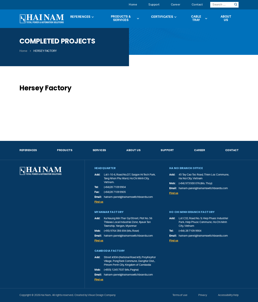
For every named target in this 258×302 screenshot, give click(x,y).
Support (154, 4)
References (80, 16)
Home (133, 4)
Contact (197, 4)
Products (64, 150)
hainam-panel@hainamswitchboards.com (128, 197)
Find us (98, 202)
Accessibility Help (228, 295)
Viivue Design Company (102, 295)
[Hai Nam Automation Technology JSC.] (41, 18)
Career (175, 4)
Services (99, 150)
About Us (226, 18)
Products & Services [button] (121, 18)
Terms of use (179, 295)
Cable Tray (196, 18)
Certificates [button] (162, 16)
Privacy (202, 295)
